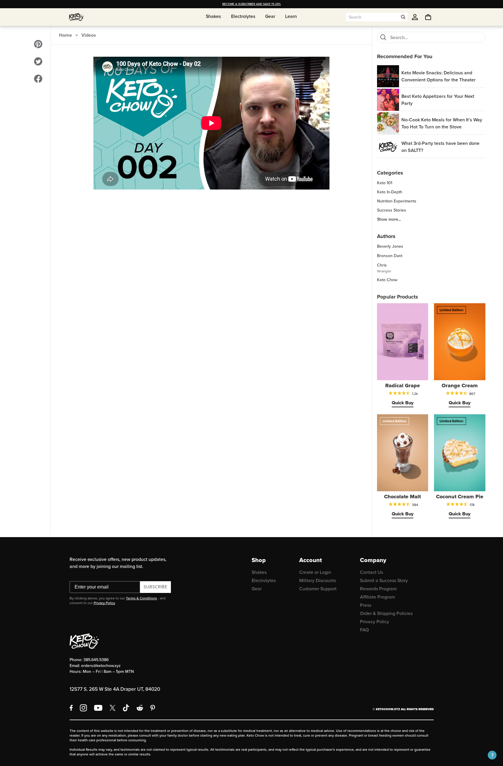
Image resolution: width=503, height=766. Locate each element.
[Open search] (403, 17)
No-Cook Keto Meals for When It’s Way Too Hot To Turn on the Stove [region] (441, 123)
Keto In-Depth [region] (389, 192)
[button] (492, 755)
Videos (88, 35)
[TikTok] (125, 707)
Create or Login (315, 572)
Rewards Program (378, 588)
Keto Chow (387, 280)
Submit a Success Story (384, 580)
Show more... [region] (389, 219)
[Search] (383, 37)
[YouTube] (98, 708)
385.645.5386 (96, 660)
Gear (257, 588)
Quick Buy (402, 402)
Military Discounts (317, 580)
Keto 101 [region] (384, 183)
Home (65, 35)
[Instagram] (83, 707)
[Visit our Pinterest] (38, 44)
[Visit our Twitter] (38, 61)
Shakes (259, 572)
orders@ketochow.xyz (101, 666)
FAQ (364, 629)
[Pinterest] (152, 708)
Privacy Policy (104, 603)
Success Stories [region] (391, 210)
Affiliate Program (377, 597)
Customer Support (318, 588)
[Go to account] (415, 17)
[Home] (76, 17)
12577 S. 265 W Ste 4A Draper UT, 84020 (115, 689)
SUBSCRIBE (155, 587)
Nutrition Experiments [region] (396, 201)
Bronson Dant (389, 256)
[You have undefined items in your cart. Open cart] (428, 17)
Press (365, 605)
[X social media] (112, 708)
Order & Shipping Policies (386, 613)
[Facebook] (71, 708)
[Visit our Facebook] (38, 79)
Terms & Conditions (141, 598)
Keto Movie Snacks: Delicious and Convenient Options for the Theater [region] (438, 76)
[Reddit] (140, 708)
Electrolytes (264, 580)
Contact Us (371, 572)
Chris (382, 265)
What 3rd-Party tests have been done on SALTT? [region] (440, 147)
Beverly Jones (390, 246)
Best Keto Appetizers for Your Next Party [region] (437, 100)
